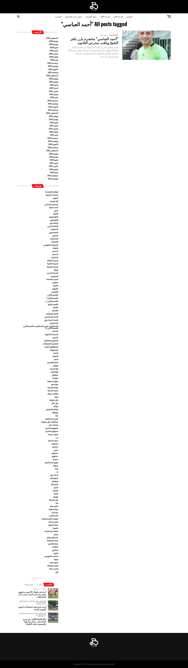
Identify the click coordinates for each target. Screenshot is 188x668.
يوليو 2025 (53, 78)
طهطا (55, 497)
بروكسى (54, 384)
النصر (56, 359)
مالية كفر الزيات (51, 531)
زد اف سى (54, 475)
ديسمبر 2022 (52, 175)
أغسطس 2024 (52, 113)
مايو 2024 (54, 122)
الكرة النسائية (52, 313)
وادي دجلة (53, 568)
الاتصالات (54, 229)
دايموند (54, 443)
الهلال (55, 365)
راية (56, 468)
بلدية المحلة (53, 390)
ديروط (55, 465)
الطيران (55, 282)
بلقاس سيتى (52, 393)
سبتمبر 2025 (53, 72)
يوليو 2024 (53, 116)
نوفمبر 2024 (53, 103)
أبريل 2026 (53, 50)
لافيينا (55, 528)
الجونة (55, 248)
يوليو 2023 (53, 153)
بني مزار (55, 403)
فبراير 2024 (53, 132)
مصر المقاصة (52, 540)
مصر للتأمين (53, 543)
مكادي (55, 550)
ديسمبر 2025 (52, 63)
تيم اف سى (53, 425)
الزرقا (56, 270)
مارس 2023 (53, 166)
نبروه (56, 559)
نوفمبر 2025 (53, 66)
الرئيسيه (129, 16)
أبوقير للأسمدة (51, 192)
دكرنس (55, 446)
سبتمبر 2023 (53, 147)
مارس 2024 (53, 128)
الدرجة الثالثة (105, 16)
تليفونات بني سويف (49, 422)
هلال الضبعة (52, 565)
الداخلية (54, 257)
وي (56, 571)
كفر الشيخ (53, 515)
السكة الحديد (52, 273)
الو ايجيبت (54, 368)
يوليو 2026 (53, 41)
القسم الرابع (53, 304)
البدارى (55, 235)
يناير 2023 (54, 172)
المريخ (55, 337)
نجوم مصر (54, 562)
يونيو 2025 (53, 82)
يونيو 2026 (53, 44)
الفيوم (55, 288)
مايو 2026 (54, 47)
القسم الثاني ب (51, 301)
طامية (55, 490)
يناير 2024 (54, 135)
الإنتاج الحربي (52, 226)
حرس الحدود (53, 440)
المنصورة (54, 350)
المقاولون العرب (51, 346)
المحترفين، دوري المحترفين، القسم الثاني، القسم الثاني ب (40, 327)
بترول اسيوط (52, 381)
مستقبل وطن (52, 537)
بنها (56, 397)
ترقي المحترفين (51, 418)
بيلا (56, 415)
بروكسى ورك (52, 387)
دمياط (55, 459)
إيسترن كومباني (51, 204)
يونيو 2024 (53, 119)
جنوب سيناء (53, 434)
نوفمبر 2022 (53, 178)
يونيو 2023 (53, 157)
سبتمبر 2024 (53, 110)
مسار (56, 534)
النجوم (55, 356)
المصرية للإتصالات (50, 343)
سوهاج (55, 481)
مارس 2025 (53, 91)
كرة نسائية (53, 509)
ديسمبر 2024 (52, 100)
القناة (55, 307)
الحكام (55, 251)
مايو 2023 (54, 160)
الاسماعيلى (53, 232)
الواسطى (54, 371)
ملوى (55, 553)
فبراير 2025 (53, 94)
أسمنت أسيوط (52, 195)
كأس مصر (54, 506)
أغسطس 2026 (52, 38)
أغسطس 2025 (52, 75)
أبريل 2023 (53, 163)
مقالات (55, 547)
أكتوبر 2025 (53, 69)
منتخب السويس (51, 556)
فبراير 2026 (53, 57)
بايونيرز (55, 375)
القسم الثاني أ (52, 298)
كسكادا (55, 512)
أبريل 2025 (53, 88)
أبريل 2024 (53, 125)
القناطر (55, 310)
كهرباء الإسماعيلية (50, 518)
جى (56, 437)
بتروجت (55, 378)
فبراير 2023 (53, 169)
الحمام (55, 254)
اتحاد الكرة (53, 207)
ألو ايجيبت (53, 201)
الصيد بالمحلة (52, 279)
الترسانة (54, 241)
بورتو (56, 406)
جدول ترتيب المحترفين (73, 16)
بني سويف (53, 400)
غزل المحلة (53, 500)
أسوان (55, 198)
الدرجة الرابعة (52, 267)
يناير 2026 (54, 60)
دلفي (55, 450)
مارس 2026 (53, 53)
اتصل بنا (58, 16)
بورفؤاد (55, 412)
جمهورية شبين (51, 428)
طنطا (56, 493)
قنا (57, 503)
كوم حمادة (53, 522)
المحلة (55, 331)
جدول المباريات (91, 16)
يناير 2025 (54, 97)
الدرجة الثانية (118, 16)
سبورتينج (54, 478)
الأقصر (55, 213)
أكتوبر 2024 (53, 107)
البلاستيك (54, 238)
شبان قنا (54, 484)
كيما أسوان (53, 525)
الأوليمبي (54, 220)
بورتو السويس (52, 409)
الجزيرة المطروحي (50, 245)
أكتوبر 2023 (53, 144)
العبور (55, 285)
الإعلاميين (54, 223)
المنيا (55, 353)
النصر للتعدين (52, 362)
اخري (56, 210)
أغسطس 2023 (52, 150)
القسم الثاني (52, 295)
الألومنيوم (53, 216)
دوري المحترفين (51, 462)
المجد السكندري (51, 320)
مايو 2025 (54, 85)
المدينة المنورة (51, 334)
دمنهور (55, 453)
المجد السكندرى (51, 317)
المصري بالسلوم (51, 340)
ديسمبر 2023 (52, 138)
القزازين (55, 292)
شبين (56, 487)
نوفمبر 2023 (53, 141)
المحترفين (54, 323)
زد (57, 471)
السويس (54, 276)
